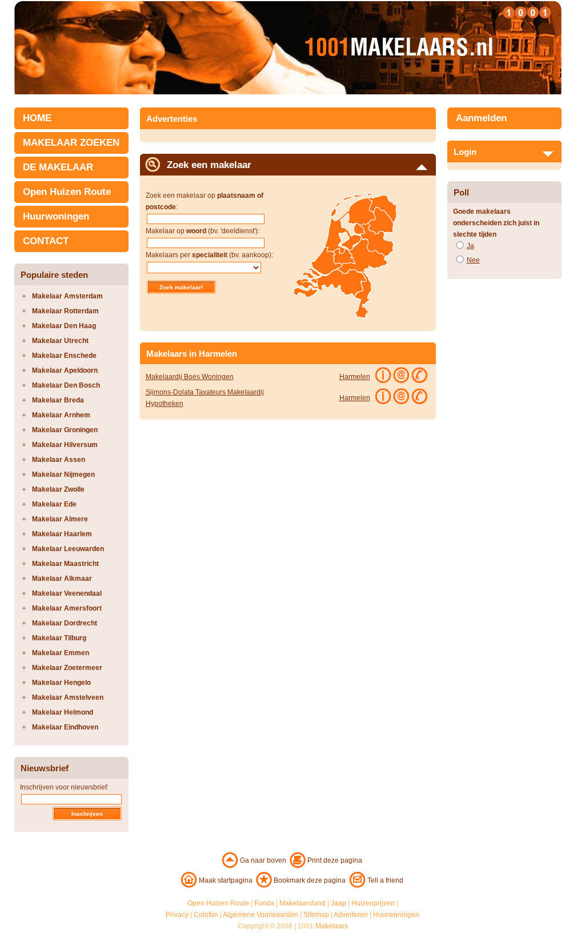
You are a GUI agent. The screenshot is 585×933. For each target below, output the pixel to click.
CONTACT (46, 241)
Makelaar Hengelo (61, 683)
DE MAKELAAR (58, 167)
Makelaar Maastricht (65, 564)
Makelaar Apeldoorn (65, 370)
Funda (264, 903)
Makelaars (331, 926)
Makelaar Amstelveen (67, 697)
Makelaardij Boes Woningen (190, 377)
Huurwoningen (56, 216)
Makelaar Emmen (60, 653)
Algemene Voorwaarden (260, 915)
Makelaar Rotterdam (65, 311)
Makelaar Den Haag (64, 326)
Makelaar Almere (60, 519)
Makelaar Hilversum (65, 445)
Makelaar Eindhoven (65, 727)
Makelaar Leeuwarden (68, 549)
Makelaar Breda (58, 400)
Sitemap (316, 915)
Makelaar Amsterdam (67, 296)
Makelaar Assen (58, 460)
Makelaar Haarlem (62, 534)
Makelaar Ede (54, 504)
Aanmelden (481, 118)
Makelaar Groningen (65, 430)
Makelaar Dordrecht (64, 623)
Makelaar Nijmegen (63, 475)
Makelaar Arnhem (61, 415)
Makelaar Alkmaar (62, 579)
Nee (473, 260)
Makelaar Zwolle (58, 489)
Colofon (206, 915)
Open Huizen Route (67, 191)
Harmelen (354, 377)
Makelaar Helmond (62, 712)
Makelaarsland (302, 903)
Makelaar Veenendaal (67, 593)
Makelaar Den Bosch (66, 385)
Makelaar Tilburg (59, 638)
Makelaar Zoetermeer (67, 668)
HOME (37, 118)
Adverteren (351, 915)
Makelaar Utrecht (60, 341)
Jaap (338, 903)
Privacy (177, 915)
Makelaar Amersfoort (67, 608)
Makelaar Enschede (64, 356)
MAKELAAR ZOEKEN (71, 142)
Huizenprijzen (373, 903)
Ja (470, 246)
